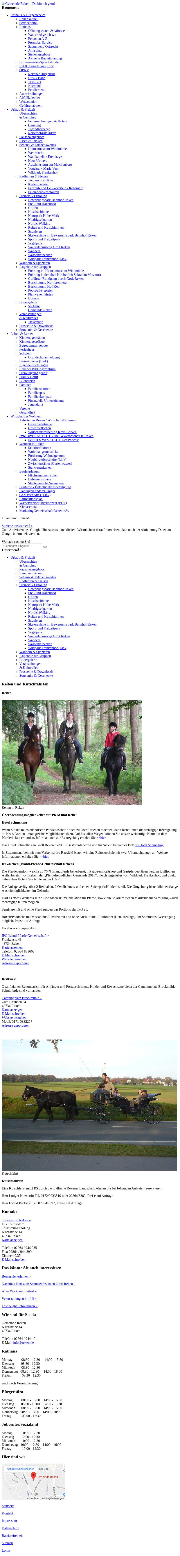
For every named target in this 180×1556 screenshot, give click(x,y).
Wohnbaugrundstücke (43, 452)
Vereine (24, 408)
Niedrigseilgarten (40, 219)
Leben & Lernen (22, 334)
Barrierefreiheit (12, 1535)
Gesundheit (27, 412)
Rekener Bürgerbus (41, 74)
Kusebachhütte (38, 212)
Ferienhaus (26, 349)
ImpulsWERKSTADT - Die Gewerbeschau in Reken (56, 436)
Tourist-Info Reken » (16, 1220)
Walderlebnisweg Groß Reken (49, 247)
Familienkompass (40, 396)
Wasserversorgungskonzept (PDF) (43, 503)
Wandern (34, 251)
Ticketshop (35, 322)
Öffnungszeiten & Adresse (46, 31)
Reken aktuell (28, 19)
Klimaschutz (28, 507)
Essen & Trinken (31, 141)
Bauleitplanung (29, 471)
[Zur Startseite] (28, 3)
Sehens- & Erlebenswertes (37, 145)
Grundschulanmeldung (44, 357)
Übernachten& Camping (28, 115)
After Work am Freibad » (19, 1291)
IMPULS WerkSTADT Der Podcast (53, 440)
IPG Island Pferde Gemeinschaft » (25, 935)
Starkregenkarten (40, 467)
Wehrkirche (36, 153)
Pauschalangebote (31, 137)
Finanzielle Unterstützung (46, 400)
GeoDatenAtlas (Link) (34, 495)
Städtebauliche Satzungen (46, 483)
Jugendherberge (39, 129)
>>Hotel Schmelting (149, 845)
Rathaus (25, 27)
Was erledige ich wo (42, 35)
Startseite (8, 1506)
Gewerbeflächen (39, 428)
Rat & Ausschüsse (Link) (36, 66)
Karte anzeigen (12, 947)
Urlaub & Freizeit (23, 109)
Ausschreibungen (31, 94)
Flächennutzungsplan (43, 475)
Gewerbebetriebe (40, 424)
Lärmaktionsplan (31, 499)
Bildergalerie (28, 302)
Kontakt (7, 1513)
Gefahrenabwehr (31, 105)
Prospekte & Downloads (36, 326)
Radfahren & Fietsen (33, 176)
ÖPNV (24, 70)
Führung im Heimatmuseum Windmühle (56, 271)
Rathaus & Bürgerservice (28, 15)
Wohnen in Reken (31, 444)
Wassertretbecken (40, 255)
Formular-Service (40, 42)
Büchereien (27, 381)
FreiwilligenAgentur (33, 373)
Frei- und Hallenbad (42, 204)
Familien (25, 385)
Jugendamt (35, 404)
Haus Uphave (37, 160)
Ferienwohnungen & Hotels (47, 121)
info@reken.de (23, 1342)
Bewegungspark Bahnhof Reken (51, 200)
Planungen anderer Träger (37, 491)
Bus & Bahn (36, 78)
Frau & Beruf (28, 377)
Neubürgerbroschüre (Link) (47, 459)
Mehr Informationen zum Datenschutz (28, 537)
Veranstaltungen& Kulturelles (30, 316)
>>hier (100, 838)
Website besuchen (14, 959)
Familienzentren (39, 389)
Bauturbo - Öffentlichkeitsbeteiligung (45, 487)
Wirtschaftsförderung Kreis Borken (52, 432)
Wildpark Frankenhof (43, 172)
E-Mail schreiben (13, 955)
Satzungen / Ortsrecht (43, 46)
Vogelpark (35, 243)
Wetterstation (28, 101)
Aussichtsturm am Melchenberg (50, 164)
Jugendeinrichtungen (33, 365)
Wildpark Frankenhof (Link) (47, 259)
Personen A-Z (37, 38)
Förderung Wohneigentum (46, 455)
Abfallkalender (29, 97)
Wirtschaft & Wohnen (26, 416)
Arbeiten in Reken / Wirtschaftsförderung (47, 420)
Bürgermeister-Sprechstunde (39, 62)
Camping (34, 125)
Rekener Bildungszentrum (37, 369)
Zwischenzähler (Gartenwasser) (50, 463)
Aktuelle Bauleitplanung (45, 58)
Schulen (25, 353)
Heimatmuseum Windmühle (47, 149)
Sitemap (7, 1543)
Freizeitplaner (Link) (33, 361)
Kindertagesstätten (32, 337)
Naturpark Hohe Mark (43, 215)
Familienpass (37, 393)
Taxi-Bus (34, 82)
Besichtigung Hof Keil (43, 286)
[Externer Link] (33, 1498)
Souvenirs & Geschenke (36, 330)
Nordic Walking (39, 223)
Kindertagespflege (32, 341)
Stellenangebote (39, 54)
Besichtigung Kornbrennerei (47, 282)
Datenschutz (10, 1528)
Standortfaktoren (39, 448)
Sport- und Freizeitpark (44, 239)
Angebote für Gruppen (35, 267)
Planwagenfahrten (40, 294)
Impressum (9, 1521)
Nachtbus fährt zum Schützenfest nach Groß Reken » (39, 1284)
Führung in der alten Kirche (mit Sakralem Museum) (64, 274)
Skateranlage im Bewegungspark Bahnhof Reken (62, 235)
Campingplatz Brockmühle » (22, 998)
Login (6, 1550)
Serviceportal (28, 23)
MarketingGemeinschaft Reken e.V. (44, 511)
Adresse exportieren (15, 963)
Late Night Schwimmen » (20, 1306)
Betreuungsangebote (33, 345)
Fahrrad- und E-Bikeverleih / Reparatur (55, 188)
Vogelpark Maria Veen (43, 168)
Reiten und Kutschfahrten (46, 227)
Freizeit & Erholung (33, 196)
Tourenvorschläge (40, 180)
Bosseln (33, 298)
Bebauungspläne (39, 479)
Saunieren (35, 231)
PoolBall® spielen (40, 290)
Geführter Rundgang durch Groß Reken (56, 278)
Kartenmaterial (38, 184)
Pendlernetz (36, 90)
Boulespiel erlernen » (16, 1276)
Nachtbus (34, 86)
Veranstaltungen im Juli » (19, 1298)
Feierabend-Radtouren (43, 192)
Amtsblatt (34, 50)
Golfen (33, 208)
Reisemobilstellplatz (42, 133)
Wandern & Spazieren (34, 263)
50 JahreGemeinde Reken (40, 308)
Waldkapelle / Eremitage (45, 156)
